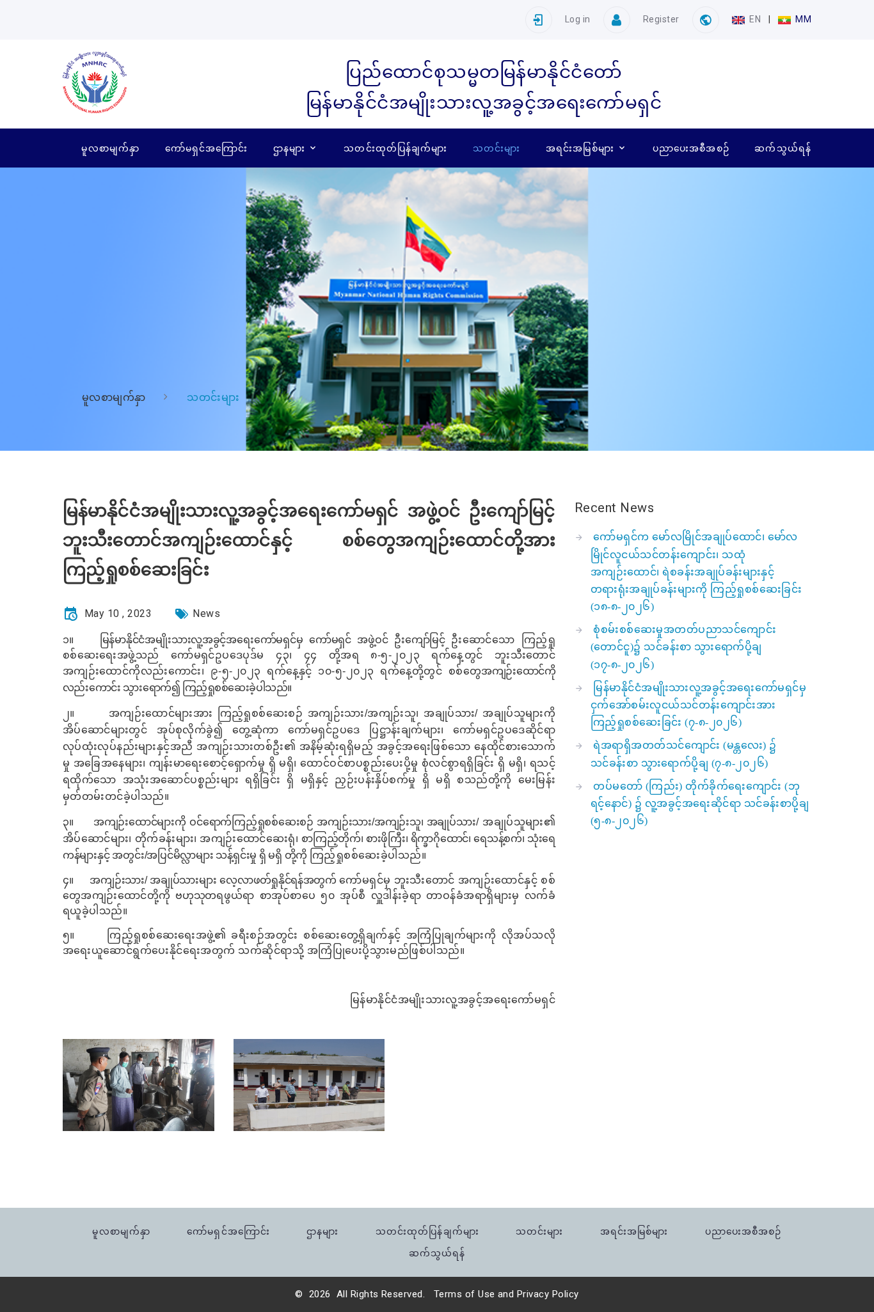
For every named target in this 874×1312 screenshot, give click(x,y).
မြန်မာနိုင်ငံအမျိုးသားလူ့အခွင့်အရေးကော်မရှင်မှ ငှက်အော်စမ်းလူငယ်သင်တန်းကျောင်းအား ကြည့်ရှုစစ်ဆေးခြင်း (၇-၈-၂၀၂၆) (698, 705)
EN (755, 19)
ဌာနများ (289, 148)
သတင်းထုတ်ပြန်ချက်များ (395, 148)
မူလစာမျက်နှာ (110, 148)
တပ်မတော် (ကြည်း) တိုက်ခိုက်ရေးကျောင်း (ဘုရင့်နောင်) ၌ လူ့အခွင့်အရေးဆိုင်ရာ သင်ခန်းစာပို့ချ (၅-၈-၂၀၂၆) (700, 803)
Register (661, 19)
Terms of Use (464, 1294)
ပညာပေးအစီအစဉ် (691, 148)
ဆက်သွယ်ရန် (782, 148)
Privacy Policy (548, 1294)
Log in (578, 19)
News (206, 613)
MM (802, 19)
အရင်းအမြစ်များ (580, 148)
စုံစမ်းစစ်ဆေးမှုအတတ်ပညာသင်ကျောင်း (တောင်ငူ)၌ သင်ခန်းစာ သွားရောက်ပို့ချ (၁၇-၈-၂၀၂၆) (683, 646)
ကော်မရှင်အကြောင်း (206, 148)
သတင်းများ (496, 148)
